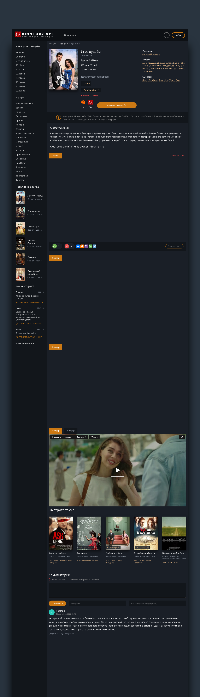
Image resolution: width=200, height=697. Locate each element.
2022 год (20, 73)
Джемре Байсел (164, 63)
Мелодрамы (22, 141)
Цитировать (69, 634)
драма (84, 69)
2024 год (20, 82)
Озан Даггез (178, 68)
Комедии (20, 129)
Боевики (20, 107)
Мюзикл (20, 150)
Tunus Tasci (174, 80)
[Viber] (86, 246)
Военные (20, 112)
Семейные (21, 158)
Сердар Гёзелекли (151, 54)
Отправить (57, 603)
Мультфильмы (23, 61)
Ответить (53, 634)
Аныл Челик (166, 68)
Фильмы (20, 52)
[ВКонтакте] (78, 246)
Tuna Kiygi (163, 80)
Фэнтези (20, 180)
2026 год (20, 90)
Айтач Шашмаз (149, 63)
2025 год (20, 86)
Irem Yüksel (147, 71)
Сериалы (20, 56)
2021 (91, 60)
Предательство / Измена (31, 337)
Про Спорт (21, 163)
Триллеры (20, 167)
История (20, 124)
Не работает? (179, 155)
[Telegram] (94, 246)
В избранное (175, 246)
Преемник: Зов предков (31, 302)
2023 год (20, 78)
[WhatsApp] (90, 246)
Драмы (19, 120)
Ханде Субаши (170, 65)
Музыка (19, 146)
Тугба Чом (155, 68)
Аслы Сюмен (156, 65)
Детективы (21, 116)
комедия (92, 69)
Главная (71, 35)
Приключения (23, 154)
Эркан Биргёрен (150, 80)
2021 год (20, 69)
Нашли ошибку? (90, 95)
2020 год (20, 65)
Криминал (21, 137)
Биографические (24, 103)
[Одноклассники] (82, 246)
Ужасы (19, 171)
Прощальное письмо (30, 323)
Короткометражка (25, 133)
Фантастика (22, 175)
